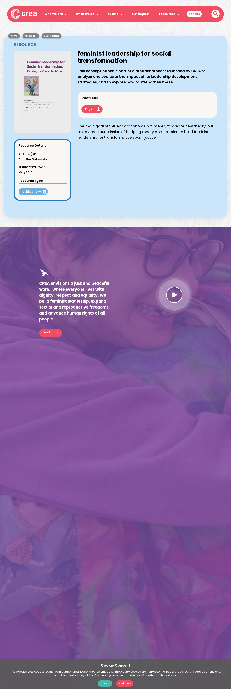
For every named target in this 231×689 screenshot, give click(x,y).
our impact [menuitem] (141, 14)
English (90, 109)
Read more (125, 683)
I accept (104, 683)
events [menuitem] (113, 14)
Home (14, 36)
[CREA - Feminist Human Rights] (24, 12)
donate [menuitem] (194, 14)
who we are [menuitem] (54, 14)
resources (31, 36)
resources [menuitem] (167, 14)
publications (51, 36)
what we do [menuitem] (85, 14)
